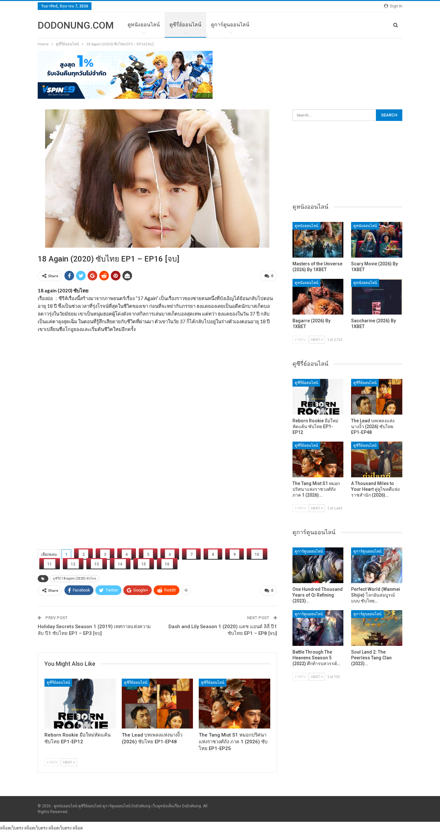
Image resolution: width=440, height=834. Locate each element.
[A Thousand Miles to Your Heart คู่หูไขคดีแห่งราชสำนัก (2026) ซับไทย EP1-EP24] (376, 459)
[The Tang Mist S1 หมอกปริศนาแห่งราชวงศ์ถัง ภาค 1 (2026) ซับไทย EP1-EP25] (234, 704)
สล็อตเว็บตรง (11, 827)
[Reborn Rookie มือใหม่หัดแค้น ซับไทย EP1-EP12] (80, 704)
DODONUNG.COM (76, 25)
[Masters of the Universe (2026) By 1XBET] (318, 240)
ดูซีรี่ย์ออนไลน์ (185, 25)
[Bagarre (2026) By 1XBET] (318, 297)
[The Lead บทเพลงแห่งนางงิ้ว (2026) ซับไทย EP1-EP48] (157, 704)
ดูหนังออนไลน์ (144, 25)
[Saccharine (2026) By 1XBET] (376, 297)
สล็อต (77, 827)
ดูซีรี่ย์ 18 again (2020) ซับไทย (74, 578)
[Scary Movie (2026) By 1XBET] (376, 240)
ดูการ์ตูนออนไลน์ (230, 25)
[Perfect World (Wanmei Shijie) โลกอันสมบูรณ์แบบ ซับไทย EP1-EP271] (376, 565)
